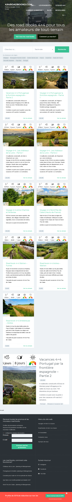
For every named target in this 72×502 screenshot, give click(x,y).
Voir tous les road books (25, 37)
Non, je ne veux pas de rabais (55, 498)
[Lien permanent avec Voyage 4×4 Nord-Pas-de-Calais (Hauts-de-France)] (52, 194)
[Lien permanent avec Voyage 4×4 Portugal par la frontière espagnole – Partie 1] (52, 77)
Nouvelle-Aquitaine (9, 60)
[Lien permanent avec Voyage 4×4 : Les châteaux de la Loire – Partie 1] (18, 134)
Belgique (6, 58)
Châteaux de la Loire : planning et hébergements (17, 466)
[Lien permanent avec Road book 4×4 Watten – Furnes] (18, 247)
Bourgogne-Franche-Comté (17, 58)
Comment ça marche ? (34, 10)
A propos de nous (43, 441)
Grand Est (48, 58)
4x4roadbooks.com (18, 4)
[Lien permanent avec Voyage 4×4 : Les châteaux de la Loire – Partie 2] (52, 134)
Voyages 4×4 (60, 5)
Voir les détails (27, 118)
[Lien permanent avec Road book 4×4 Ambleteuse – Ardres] (18, 305)
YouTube (43, 473)
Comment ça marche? (47, 37)
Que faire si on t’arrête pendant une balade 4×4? (17, 480)
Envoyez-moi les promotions (22, 446)
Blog (49, 10)
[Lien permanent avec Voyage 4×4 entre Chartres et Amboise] (18, 194)
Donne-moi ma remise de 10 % (55, 495)
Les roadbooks (45, 5)
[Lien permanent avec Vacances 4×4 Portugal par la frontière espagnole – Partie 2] (18, 77)
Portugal (25, 60)
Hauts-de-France (58, 58)
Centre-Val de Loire (32, 58)
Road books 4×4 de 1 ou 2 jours (47, 428)
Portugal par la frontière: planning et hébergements (17, 471)
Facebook (43, 469)
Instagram (43, 464)
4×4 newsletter (42, 432)
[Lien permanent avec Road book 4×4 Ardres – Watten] (52, 247)
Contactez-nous (43, 437)
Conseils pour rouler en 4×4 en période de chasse (17, 475)
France (42, 58)
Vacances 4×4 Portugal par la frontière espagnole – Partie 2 (17, 95)
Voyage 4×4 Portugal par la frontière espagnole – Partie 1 (52, 95)
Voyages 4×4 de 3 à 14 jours (46, 423)
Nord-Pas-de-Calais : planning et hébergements (17, 484)
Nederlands (60, 10)
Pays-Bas (18, 60)
